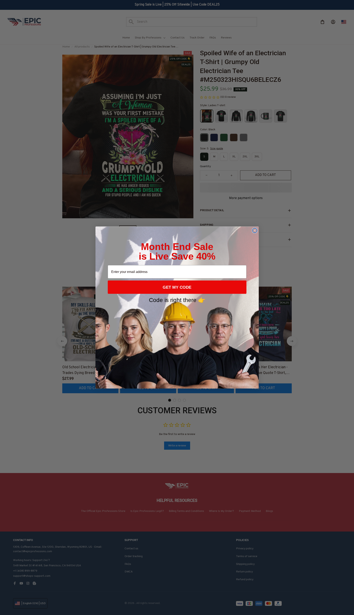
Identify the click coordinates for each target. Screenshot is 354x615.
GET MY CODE (177, 287)
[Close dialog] (254, 230)
